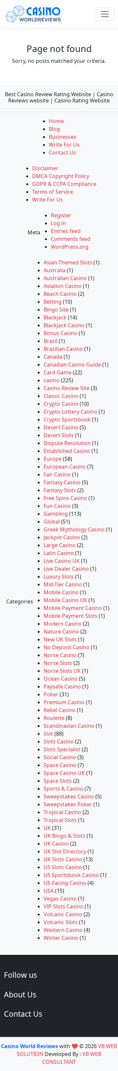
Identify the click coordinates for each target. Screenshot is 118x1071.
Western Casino (63, 930)
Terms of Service (52, 191)
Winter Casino (61, 937)
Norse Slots (58, 663)
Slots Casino (59, 741)
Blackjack (55, 317)
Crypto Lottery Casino (70, 411)
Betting (53, 301)
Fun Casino (57, 505)
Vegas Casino (60, 898)
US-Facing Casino (65, 882)
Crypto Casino (61, 403)
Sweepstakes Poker (68, 804)
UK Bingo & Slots (64, 835)
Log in (58, 223)
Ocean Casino (61, 678)
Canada (53, 356)
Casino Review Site (66, 388)
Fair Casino (57, 474)
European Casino (65, 466)
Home (56, 121)
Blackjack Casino (64, 325)
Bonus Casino (60, 333)
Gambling (56, 513)
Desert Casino (61, 427)
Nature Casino (61, 631)
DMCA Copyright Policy (60, 176)
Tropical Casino (62, 812)
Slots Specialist (62, 749)
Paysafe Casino (62, 686)
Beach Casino (60, 293)
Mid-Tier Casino (63, 584)
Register (61, 215)
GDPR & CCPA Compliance (64, 183)
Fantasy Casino (62, 482)
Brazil (50, 341)
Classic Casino (61, 396)
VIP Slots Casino (63, 906)
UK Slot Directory (65, 851)
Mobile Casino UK (65, 600)
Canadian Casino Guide (72, 364)
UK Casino (56, 843)
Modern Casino (63, 623)
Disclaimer (45, 168)
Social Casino (60, 757)
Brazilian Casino (63, 348)
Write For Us (64, 144)
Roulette (54, 718)
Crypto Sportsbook (67, 419)
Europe (53, 458)
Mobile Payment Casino (73, 608)
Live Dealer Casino (66, 568)
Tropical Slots (60, 820)
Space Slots (58, 780)
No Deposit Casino (66, 647)
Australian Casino (65, 278)
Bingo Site (56, 309)
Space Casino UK (64, 772)
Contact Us (62, 152)
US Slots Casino (63, 867)
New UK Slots (60, 639)
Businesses (62, 136)
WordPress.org (69, 246)
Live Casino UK (62, 560)
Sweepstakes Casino (69, 796)
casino (52, 380)
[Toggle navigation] (105, 14)
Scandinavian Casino (69, 725)
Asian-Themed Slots (68, 262)
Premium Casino (64, 702)
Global (52, 521)
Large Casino (60, 545)
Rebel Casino (59, 710)
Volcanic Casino (63, 914)
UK (47, 827)
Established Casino (67, 451)
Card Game (57, 372)
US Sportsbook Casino (71, 875)
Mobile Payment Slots (70, 615)
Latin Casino (59, 553)
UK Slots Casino (63, 859)
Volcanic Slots (61, 922)
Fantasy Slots (60, 490)
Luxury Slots (59, 576)
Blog (54, 129)
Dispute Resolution (67, 443)
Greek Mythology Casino (74, 529)
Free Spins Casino (65, 498)
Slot (48, 733)
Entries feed (66, 231)
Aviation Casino (63, 286)
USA (49, 890)
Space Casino (60, 765)
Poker (51, 694)
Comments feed (70, 238)
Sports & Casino (63, 788)
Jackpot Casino (62, 537)
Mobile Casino (61, 592)
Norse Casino (60, 655)
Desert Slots (59, 435)
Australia (55, 270)
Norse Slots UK (62, 670)
